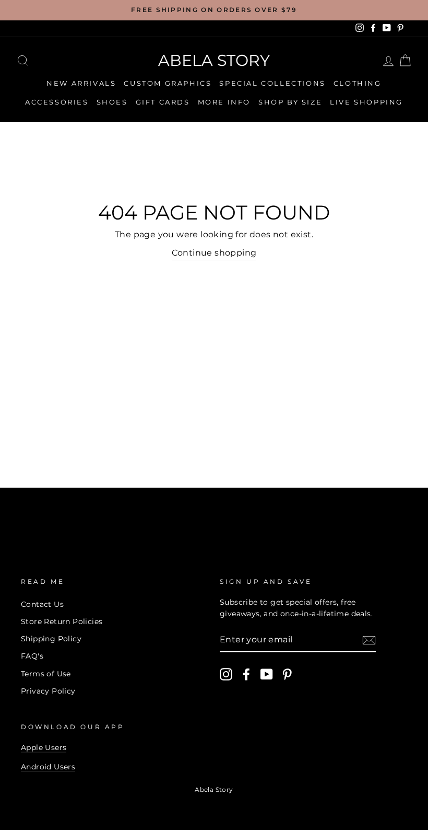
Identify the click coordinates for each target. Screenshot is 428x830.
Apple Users (43, 747)
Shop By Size (290, 102)
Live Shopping (366, 102)
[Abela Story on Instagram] (226, 674)
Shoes (112, 102)
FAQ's (32, 656)
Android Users (48, 767)
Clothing (358, 83)
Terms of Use (46, 674)
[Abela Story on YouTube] (266, 674)
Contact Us (42, 604)
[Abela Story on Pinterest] (287, 674)
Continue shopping (214, 253)
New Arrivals (81, 83)
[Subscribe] (369, 640)
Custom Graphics (167, 83)
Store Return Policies (61, 621)
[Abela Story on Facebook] (246, 674)
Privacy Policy (48, 691)
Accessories (57, 102)
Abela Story (214, 60)
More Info (224, 102)
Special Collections (272, 83)
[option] (214, 10)
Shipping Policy (51, 639)
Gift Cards (163, 102)
